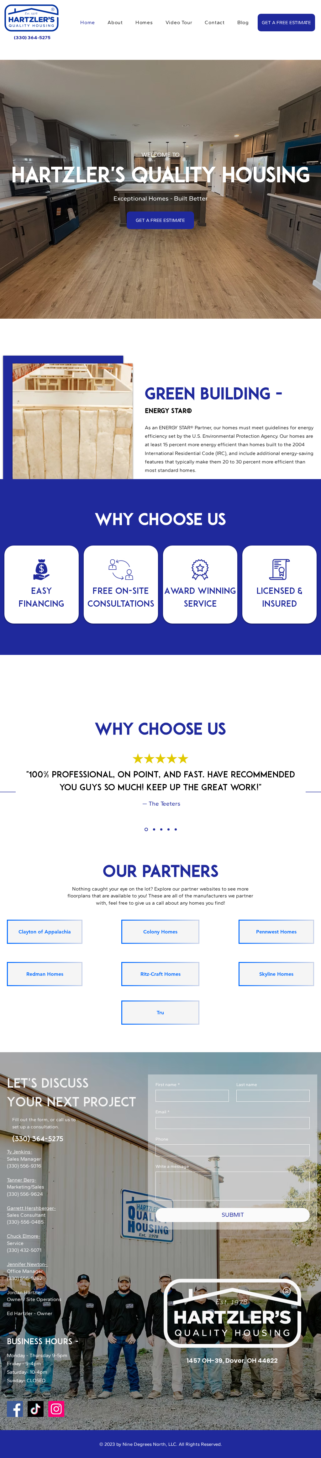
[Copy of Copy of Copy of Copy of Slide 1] (168, 829)
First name (167, 1084)
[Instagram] (56, 1409)
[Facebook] (15, 1409)
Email (162, 1112)
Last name (246, 1084)
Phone (161, 1139)
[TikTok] (36, 1409)
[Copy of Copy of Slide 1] (161, 829)
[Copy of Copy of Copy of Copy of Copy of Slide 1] (176, 829)
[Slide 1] (146, 829)
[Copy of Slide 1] (153, 829)
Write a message (172, 1166)
